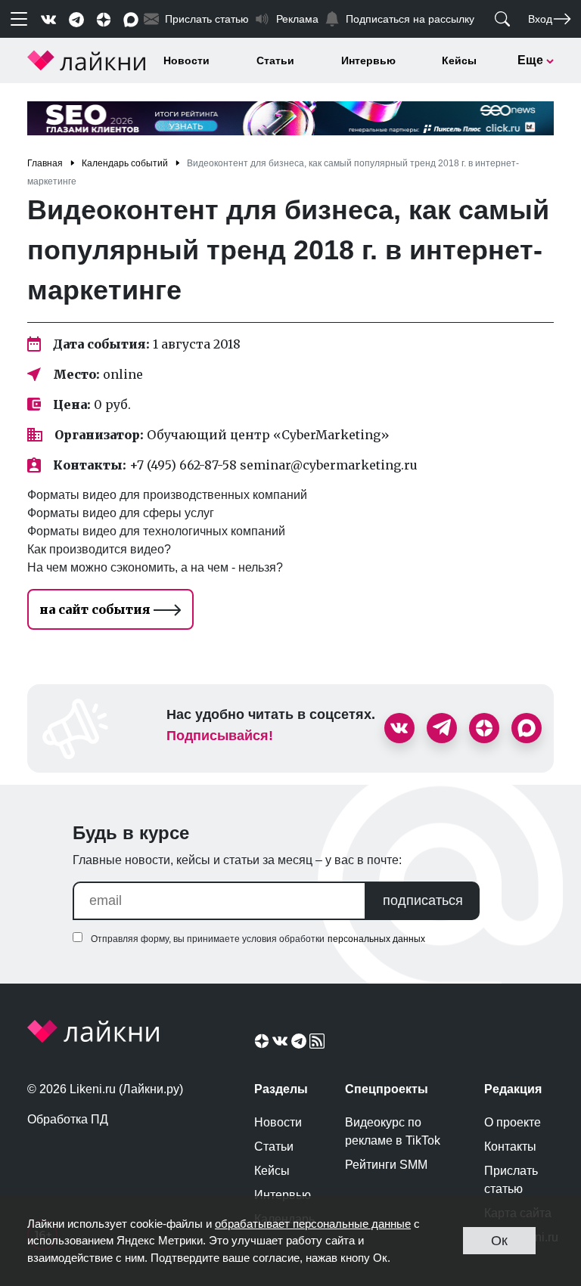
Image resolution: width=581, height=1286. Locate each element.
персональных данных (376, 939)
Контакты (510, 1146)
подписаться (423, 900)
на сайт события (96, 609)
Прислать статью (511, 1179)
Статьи (275, 60)
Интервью (368, 60)
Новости (186, 60)
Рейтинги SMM (386, 1164)
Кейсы (459, 60)
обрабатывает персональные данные (313, 1223)
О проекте (512, 1122)
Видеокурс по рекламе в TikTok (392, 1131)
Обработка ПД (67, 1119)
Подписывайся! (219, 735)
